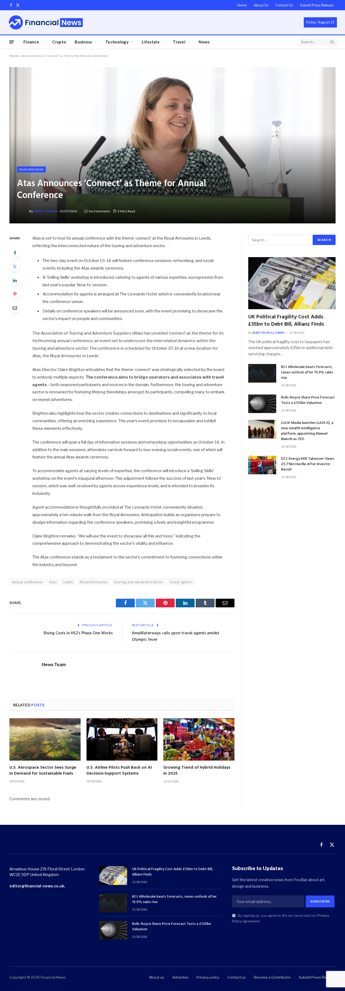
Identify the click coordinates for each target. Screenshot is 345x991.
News (204, 41)
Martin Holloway (269, 332)
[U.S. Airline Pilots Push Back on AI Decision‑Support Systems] (122, 739)
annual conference (27, 582)
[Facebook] (14, 252)
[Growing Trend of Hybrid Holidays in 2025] (198, 739)
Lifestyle (151, 41)
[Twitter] (14, 266)
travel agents (181, 582)
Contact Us (284, 5)
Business (83, 41)
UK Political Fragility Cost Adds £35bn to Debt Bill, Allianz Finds (286, 321)
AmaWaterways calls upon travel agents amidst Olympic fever (175, 636)
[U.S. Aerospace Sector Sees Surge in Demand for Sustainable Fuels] (45, 739)
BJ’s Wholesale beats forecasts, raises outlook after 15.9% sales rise (307, 373)
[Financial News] (46, 22)
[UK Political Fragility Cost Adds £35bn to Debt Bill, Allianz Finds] (292, 283)
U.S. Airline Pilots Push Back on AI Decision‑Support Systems (119, 771)
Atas (53, 582)
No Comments (99, 211)
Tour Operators (31, 169)
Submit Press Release (316, 5)
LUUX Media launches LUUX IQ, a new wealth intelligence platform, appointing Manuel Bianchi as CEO (307, 431)
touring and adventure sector (138, 582)
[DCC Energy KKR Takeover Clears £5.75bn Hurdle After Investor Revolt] (262, 465)
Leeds (68, 582)
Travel (179, 41)
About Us (261, 5)
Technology (117, 41)
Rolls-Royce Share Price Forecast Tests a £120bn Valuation (308, 400)
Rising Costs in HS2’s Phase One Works (78, 633)
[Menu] (11, 42)
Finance (31, 41)
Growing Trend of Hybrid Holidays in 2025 (196, 771)
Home (242, 5)
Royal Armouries (94, 582)
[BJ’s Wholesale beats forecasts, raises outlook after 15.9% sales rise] (262, 373)
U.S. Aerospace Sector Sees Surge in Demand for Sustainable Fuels (42, 771)
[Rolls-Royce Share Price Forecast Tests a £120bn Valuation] (262, 403)
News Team (44, 211)
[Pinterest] (14, 294)
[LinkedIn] (14, 280)
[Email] (14, 307)
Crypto (59, 41)
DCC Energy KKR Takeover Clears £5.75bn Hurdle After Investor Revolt (307, 464)
